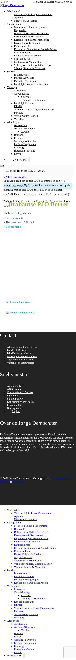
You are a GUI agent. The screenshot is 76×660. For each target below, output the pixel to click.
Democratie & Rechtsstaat (28, 36)
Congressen (20, 90)
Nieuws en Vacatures (25, 20)
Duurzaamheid (22, 46)
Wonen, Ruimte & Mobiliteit (29, 68)
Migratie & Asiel (23, 58)
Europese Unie (22, 52)
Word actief (13, 11)
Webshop (19, 119)
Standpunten (13, 24)
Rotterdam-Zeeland (24, 150)
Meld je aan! (19, 159)
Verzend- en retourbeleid (20, 362)
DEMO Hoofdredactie (19, 353)
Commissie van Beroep (20, 392)
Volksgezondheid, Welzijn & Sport (33, 65)
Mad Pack (18, 481)
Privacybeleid (14, 405)
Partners (18, 112)
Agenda (18, 17)
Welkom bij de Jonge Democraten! (33, 14)
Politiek (10, 71)
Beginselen (20, 30)
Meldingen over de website (22, 356)
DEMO (18, 106)
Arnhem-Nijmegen (24, 128)
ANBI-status (14, 389)
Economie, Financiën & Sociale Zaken (35, 49)
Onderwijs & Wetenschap (28, 62)
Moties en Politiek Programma (30, 27)
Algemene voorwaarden (20, 359)
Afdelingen (13, 122)
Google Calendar (20, 302)
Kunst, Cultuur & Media (27, 55)
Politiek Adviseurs (24, 77)
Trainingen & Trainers (33, 100)
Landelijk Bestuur (24, 103)
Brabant (18, 134)
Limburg (19, 147)
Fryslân (18, 138)
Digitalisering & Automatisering (31, 39)
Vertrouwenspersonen (26, 115)
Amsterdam (20, 125)
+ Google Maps (12, 226)
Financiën (12, 395)
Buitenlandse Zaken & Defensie (31, 33)
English (16, 411)
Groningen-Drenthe (25, 141)
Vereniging (12, 87)
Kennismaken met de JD (20, 401)
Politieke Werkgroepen (26, 81)
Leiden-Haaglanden (25, 144)
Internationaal (21, 74)
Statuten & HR (15, 398)
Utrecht (18, 652)
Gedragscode (14, 408)
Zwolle (25, 131)
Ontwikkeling (21, 93)
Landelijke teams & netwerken (31, 84)
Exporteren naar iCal (22, 312)
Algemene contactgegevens (22, 346)
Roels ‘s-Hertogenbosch (17, 213)
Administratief (15, 386)
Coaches (26, 96)
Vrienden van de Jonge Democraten (34, 109)
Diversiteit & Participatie (27, 43)
